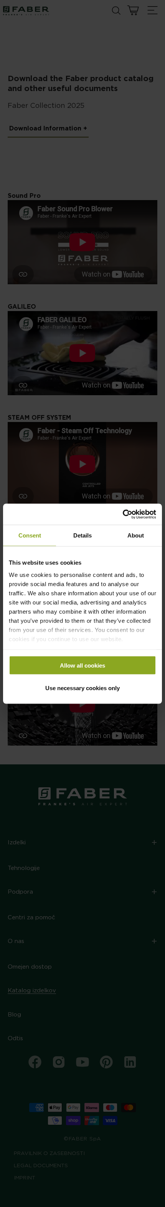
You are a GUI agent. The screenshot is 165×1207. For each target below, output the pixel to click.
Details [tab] (82, 535)
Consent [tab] (29, 535)
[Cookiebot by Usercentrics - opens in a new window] (122, 514)
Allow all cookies (82, 665)
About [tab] (135, 535)
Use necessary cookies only (82, 687)
